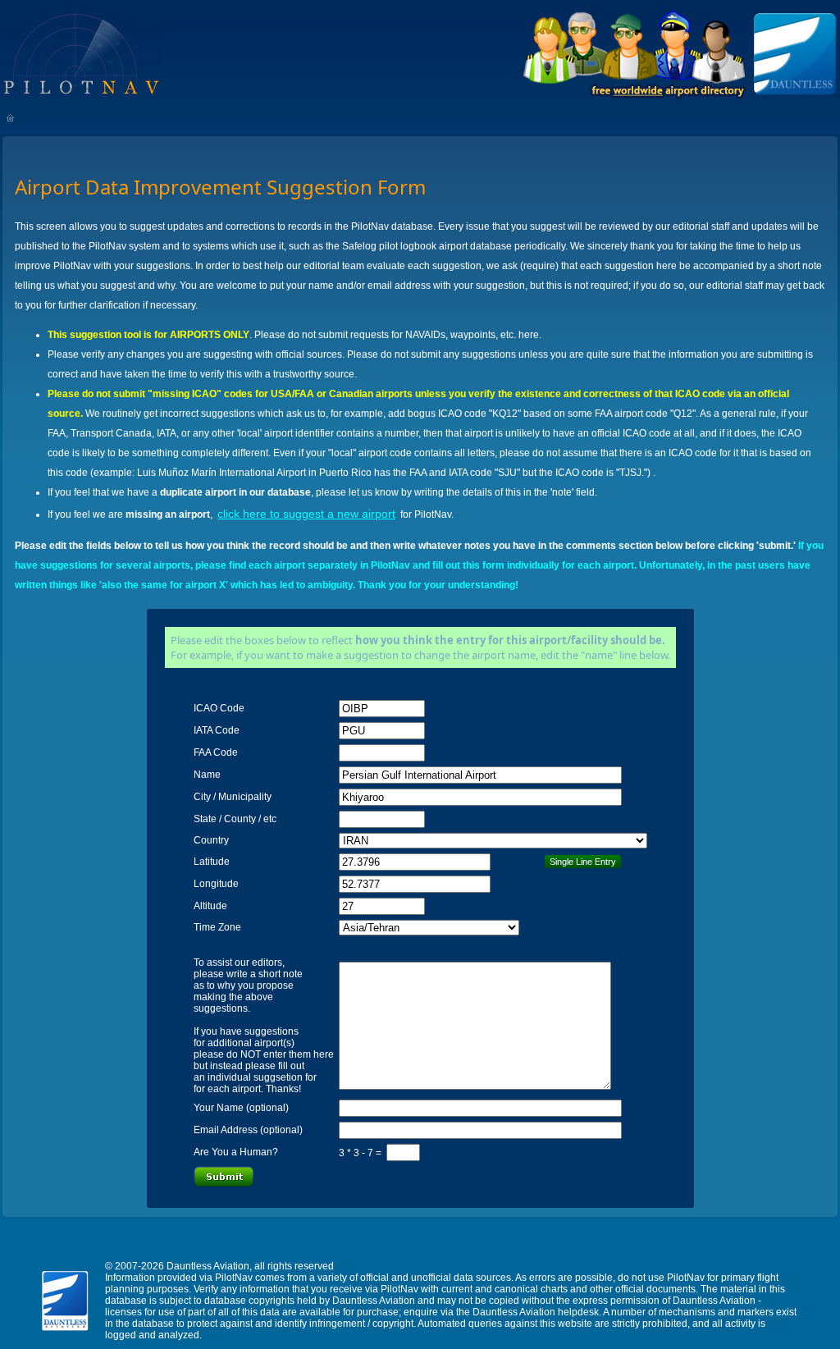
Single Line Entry (583, 862)
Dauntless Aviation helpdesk (535, 1312)
